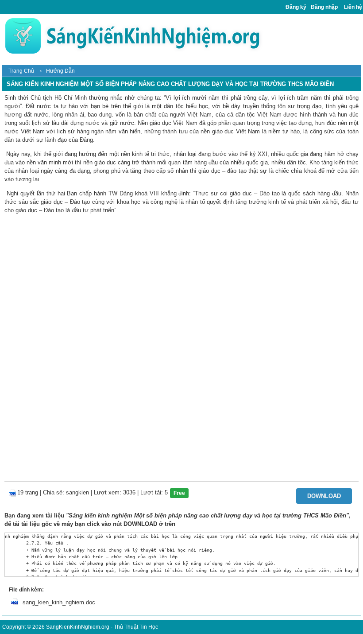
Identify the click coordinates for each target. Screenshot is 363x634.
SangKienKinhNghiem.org (77, 627)
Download (324, 496)
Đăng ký (296, 7)
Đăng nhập (324, 7)
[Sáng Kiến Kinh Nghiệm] (132, 35)
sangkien (77, 492)
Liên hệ (353, 7)
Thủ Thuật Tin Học (136, 627)
